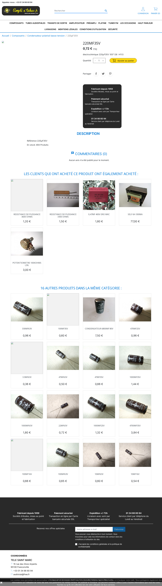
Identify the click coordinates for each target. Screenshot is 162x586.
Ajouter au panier (125, 60)
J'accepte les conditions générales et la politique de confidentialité (100, 545)
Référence (32, 141)
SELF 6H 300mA (135, 214)
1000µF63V (26, 425)
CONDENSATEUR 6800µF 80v (99, 328)
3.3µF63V (27, 377)
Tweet (103, 73)
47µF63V (63, 377)
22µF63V (63, 425)
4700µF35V (135, 425)
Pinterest (110, 73)
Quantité (87, 60)
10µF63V (99, 474)
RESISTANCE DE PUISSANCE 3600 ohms (27, 215)
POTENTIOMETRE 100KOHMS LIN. (27, 264)
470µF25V (135, 328)
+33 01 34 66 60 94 (23, 570)
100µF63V (63, 474)
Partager (96, 73)
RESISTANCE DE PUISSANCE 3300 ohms (63, 215)
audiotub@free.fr (21, 574)
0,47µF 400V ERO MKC (99, 214)
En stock (31, 145)
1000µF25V (99, 425)
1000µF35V (135, 377)
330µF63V (27, 328)
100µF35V (63, 328)
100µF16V (27, 474)
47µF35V (99, 377)
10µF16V (135, 474)
